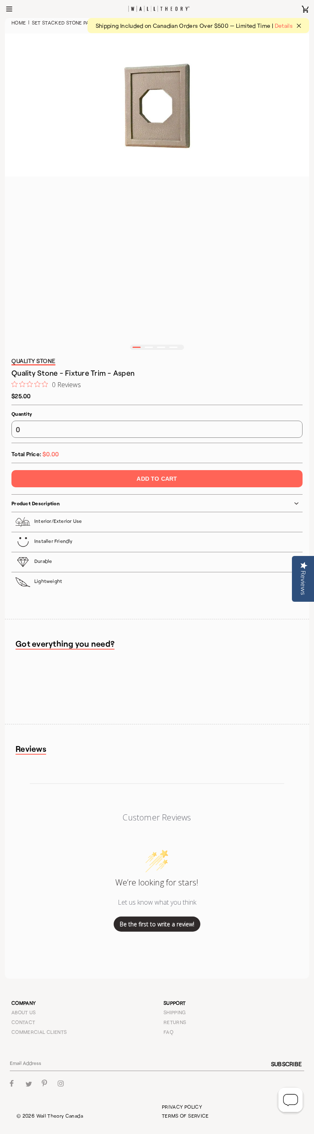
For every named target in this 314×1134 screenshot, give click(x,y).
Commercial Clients (39, 1032)
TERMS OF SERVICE (185, 1115)
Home (18, 22)
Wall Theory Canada (59, 1115)
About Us (23, 1012)
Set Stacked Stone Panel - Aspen (76, 22)
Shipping (175, 1012)
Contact (23, 1022)
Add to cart (157, 478)
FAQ (168, 1032)
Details (284, 25)
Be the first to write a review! (157, 924)
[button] (136, 347)
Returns (175, 1022)
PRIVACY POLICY (182, 1106)
